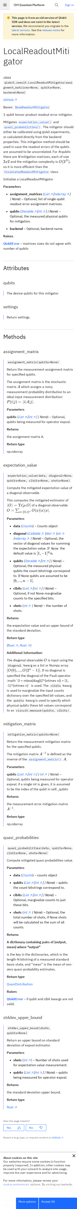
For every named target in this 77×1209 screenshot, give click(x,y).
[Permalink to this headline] (26, 61)
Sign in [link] (69, 5)
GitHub (8, 100)
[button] (73, 1155)
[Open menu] (5, 5)
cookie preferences (16, 1184)
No (31, 1128)
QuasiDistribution (20, 984)
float (11, 645)
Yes (9, 1128)
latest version (21, 30)
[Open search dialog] (57, 5)
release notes (51, 30)
